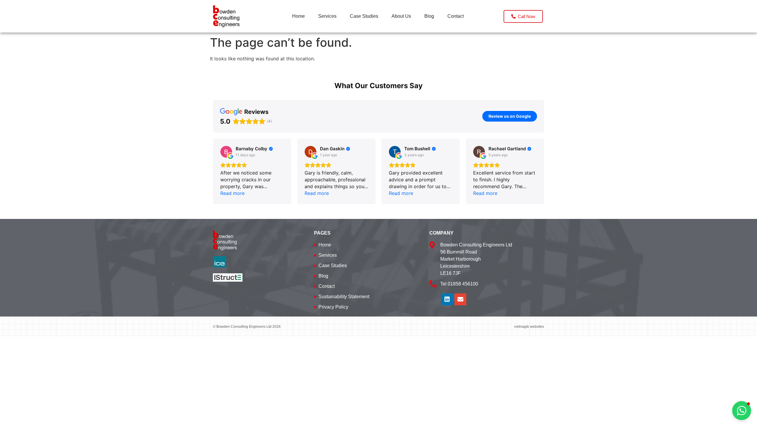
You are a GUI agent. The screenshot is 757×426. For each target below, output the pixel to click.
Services (327, 16)
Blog (429, 16)
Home (298, 16)
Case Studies (364, 16)
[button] (213, 171)
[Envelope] (460, 299)
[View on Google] (226, 152)
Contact (455, 16)
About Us (401, 16)
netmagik (521, 327)
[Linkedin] (447, 299)
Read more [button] (232, 193)
